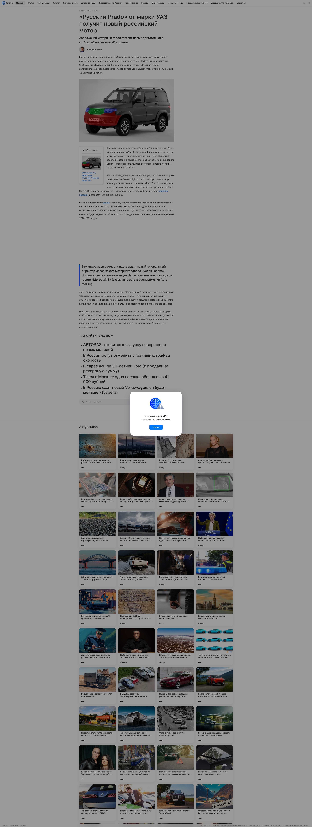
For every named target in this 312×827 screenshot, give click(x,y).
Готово (156, 427)
